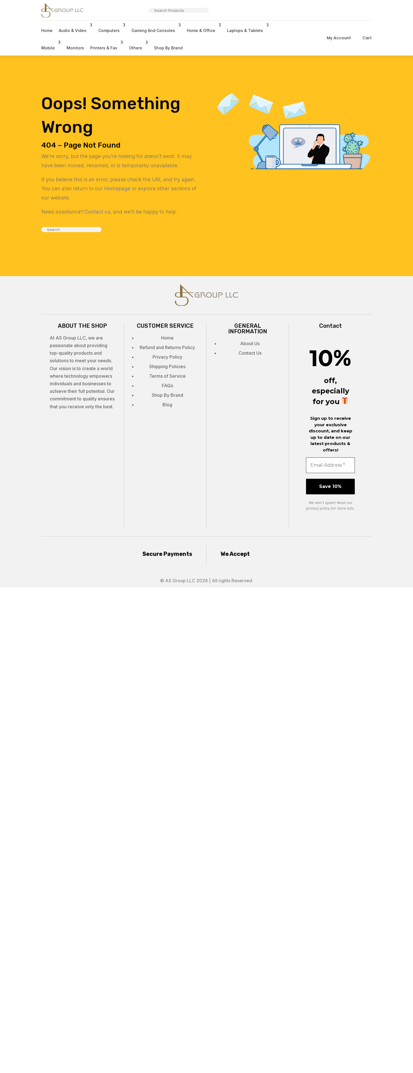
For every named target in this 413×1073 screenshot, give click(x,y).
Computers (109, 30)
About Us (250, 343)
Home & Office (201, 30)
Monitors (75, 47)
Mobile (48, 47)
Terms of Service (167, 376)
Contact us (97, 212)
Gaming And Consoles (153, 30)
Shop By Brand (168, 47)
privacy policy (318, 508)
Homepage (117, 188)
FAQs (167, 385)
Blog (167, 404)
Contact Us (250, 353)
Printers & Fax (103, 47)
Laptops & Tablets (245, 30)
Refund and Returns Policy (167, 347)
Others (135, 47)
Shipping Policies (167, 366)
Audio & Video (73, 30)
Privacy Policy (167, 357)
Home (47, 30)
